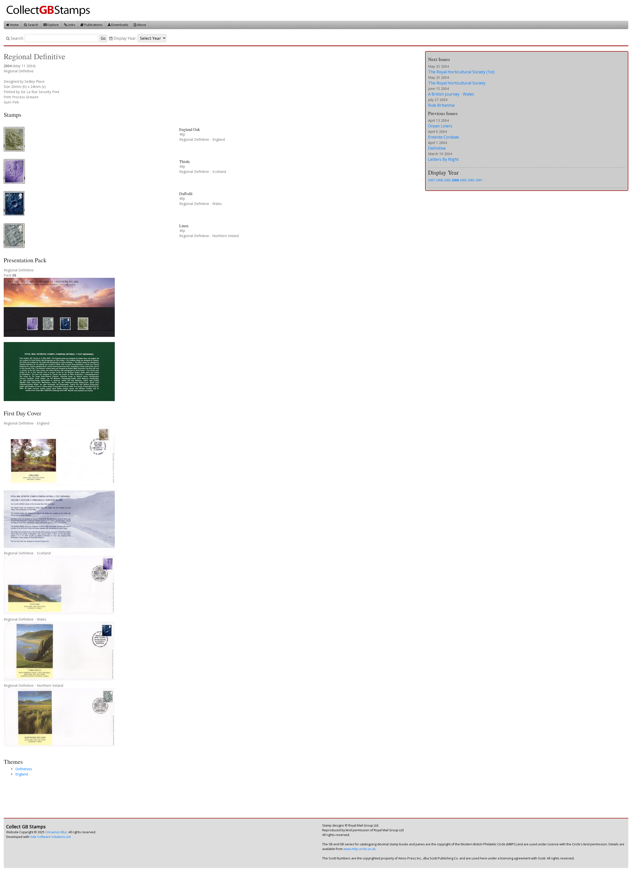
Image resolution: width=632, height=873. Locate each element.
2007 (431, 180)
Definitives (23, 769)
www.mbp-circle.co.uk (359, 849)
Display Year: (125, 38)
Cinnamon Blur (56, 832)
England (21, 774)
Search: (17, 38)
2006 (439, 180)
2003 (463, 180)
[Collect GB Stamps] (50, 10)
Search (32, 24)
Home (14, 24)
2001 (478, 180)
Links (71, 24)
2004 (455, 180)
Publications (92, 24)
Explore (53, 24)
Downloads (119, 24)
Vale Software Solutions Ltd (50, 837)
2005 (447, 180)
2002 (471, 180)
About (141, 24)
